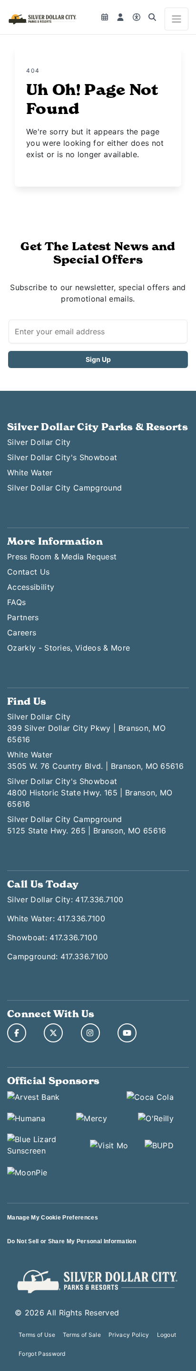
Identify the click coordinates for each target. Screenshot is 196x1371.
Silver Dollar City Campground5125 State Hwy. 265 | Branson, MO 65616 (86, 824)
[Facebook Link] (16, 1032)
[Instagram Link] (90, 1032)
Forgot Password (42, 1353)
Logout (166, 1334)
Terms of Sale (82, 1334)
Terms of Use (37, 1334)
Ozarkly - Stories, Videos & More (68, 647)
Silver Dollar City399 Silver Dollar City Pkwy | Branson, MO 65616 (86, 728)
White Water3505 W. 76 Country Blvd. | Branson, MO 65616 (95, 760)
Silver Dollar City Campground (64, 487)
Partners (23, 617)
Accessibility (30, 587)
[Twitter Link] (53, 1032)
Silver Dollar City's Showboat (62, 457)
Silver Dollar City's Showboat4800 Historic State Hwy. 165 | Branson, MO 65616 (89, 792)
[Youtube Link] (127, 1032)
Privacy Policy (128, 1334)
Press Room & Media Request (62, 556)
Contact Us (28, 572)
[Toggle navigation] (176, 19)
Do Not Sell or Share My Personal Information (71, 1241)
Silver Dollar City (39, 442)
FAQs (16, 602)
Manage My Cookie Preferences (52, 1217)
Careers (21, 632)
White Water (30, 472)
